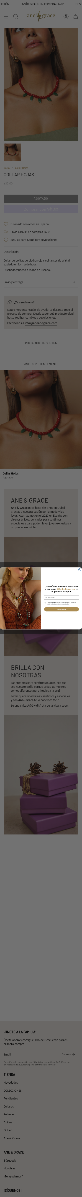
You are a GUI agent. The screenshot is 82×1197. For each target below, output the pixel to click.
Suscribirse (61, 609)
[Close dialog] (79, 570)
